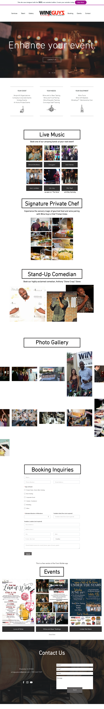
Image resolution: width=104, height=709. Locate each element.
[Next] (93, 50)
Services (14, 14)
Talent (23, 14)
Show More (52, 634)
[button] (34, 156)
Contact (87, 14)
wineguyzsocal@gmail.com (20, 672)
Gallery (31, 14)
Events (79, 14)
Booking (71, 14)
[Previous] (11, 50)
